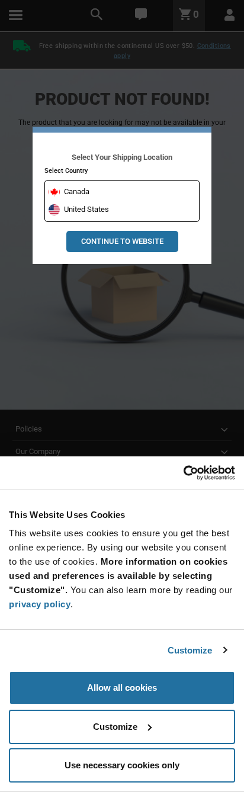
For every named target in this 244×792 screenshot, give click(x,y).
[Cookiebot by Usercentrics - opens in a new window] (183, 473)
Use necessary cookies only (122, 765)
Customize (190, 650)
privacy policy (39, 604)
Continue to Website (122, 241)
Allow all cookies (122, 687)
